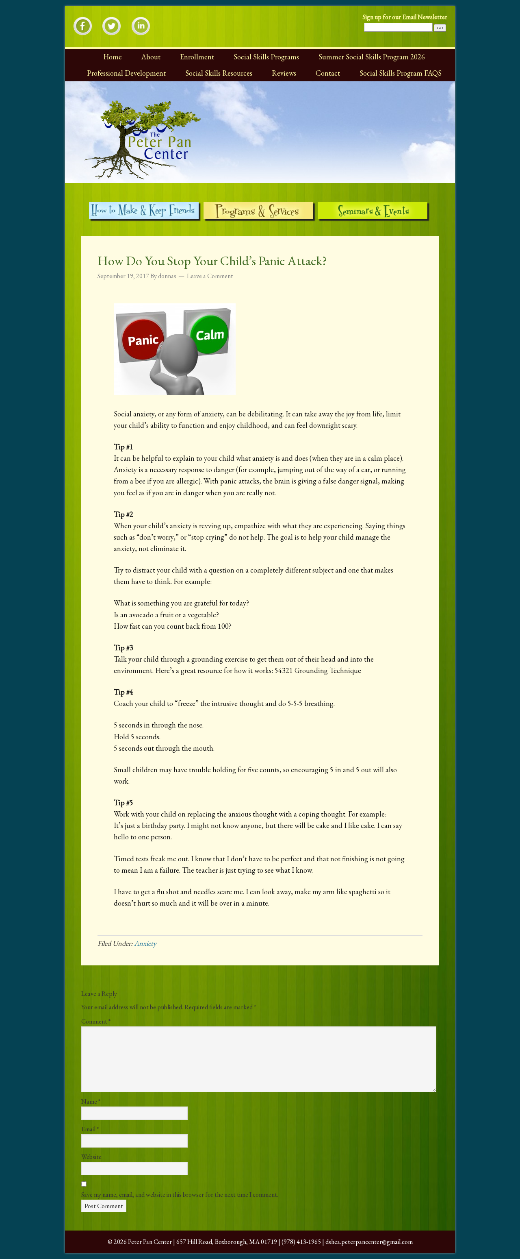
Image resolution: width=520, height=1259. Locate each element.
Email (90, 1129)
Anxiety (145, 943)
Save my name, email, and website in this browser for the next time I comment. (179, 1194)
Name (90, 1101)
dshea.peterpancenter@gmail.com (369, 1241)
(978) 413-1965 (301, 1241)
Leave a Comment (210, 276)
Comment (95, 1021)
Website (91, 1156)
